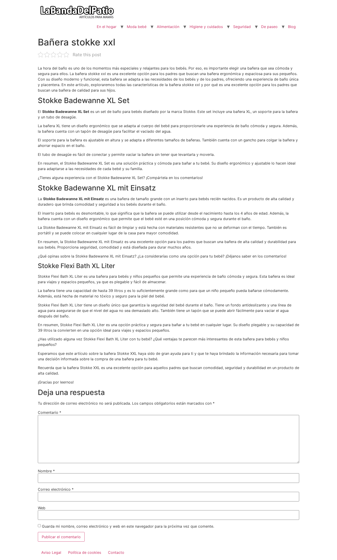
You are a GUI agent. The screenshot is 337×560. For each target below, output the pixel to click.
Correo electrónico (56, 489)
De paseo (269, 26)
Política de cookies (84, 552)
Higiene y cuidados (206, 26)
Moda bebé (136, 26)
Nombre (46, 471)
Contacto (116, 552)
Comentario (49, 412)
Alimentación (168, 26)
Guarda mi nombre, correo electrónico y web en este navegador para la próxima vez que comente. (128, 526)
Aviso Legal (51, 552)
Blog (292, 26)
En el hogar (106, 26)
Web (41, 508)
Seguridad (242, 26)
